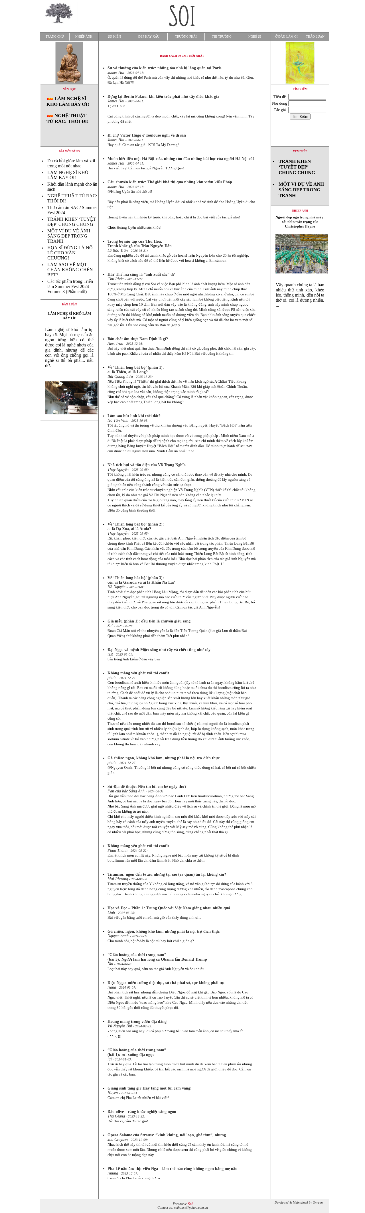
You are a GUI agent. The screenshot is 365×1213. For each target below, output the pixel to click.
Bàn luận (69, 304)
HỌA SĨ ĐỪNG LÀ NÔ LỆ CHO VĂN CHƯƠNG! (70, 252)
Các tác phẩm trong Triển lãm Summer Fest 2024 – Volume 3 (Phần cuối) (70, 286)
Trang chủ (55, 36)
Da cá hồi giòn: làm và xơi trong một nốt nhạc (71, 163)
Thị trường (222, 36)
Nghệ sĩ (254, 36)
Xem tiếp (300, 151)
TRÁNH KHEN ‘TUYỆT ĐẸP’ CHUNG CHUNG (71, 222)
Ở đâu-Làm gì (286, 36)
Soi (190, 1204)
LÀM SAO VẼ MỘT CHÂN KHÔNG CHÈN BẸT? (70, 269)
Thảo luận (315, 36)
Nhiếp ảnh (83, 36)
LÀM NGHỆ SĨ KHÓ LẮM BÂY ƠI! (67, 101)
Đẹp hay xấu (148, 36)
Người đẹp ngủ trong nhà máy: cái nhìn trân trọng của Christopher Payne (300, 221)
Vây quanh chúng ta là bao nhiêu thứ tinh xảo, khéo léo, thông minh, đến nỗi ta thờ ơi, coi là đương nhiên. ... (300, 295)
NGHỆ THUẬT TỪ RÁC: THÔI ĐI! (67, 118)
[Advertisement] (300, 400)
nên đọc (69, 89)
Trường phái (186, 36)
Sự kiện (114, 36)
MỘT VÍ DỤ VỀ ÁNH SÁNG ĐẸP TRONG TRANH (68, 236)
